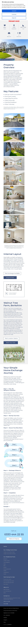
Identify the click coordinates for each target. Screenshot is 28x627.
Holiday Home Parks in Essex (9, 552)
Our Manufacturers (7, 591)
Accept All (14, 10)
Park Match (6, 584)
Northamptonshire (7, 568)
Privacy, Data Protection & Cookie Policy (10, 610)
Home (5, 546)
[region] (14, 10)
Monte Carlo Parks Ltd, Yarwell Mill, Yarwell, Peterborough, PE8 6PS (12, 598)
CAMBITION (9, 624)
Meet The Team (6, 589)
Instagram (5, 619)
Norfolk (5, 567)
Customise (14, 14)
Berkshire (5, 558)
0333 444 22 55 (14, 534)
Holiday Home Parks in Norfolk (9, 553)
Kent (4, 565)
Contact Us (6, 596)
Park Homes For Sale (9, 577)
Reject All (14, 17)
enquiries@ (6, 603)
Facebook (5, 617)
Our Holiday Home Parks (10, 550)
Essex (5, 563)
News (5, 592)
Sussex (5, 573)
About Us (6, 587)
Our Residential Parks (9, 556)
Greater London (7, 560)
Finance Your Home (7, 579)
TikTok (5, 622)
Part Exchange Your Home (9, 580)
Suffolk (5, 570)
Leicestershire (6, 572)
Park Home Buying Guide (9, 582)
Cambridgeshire (7, 562)
